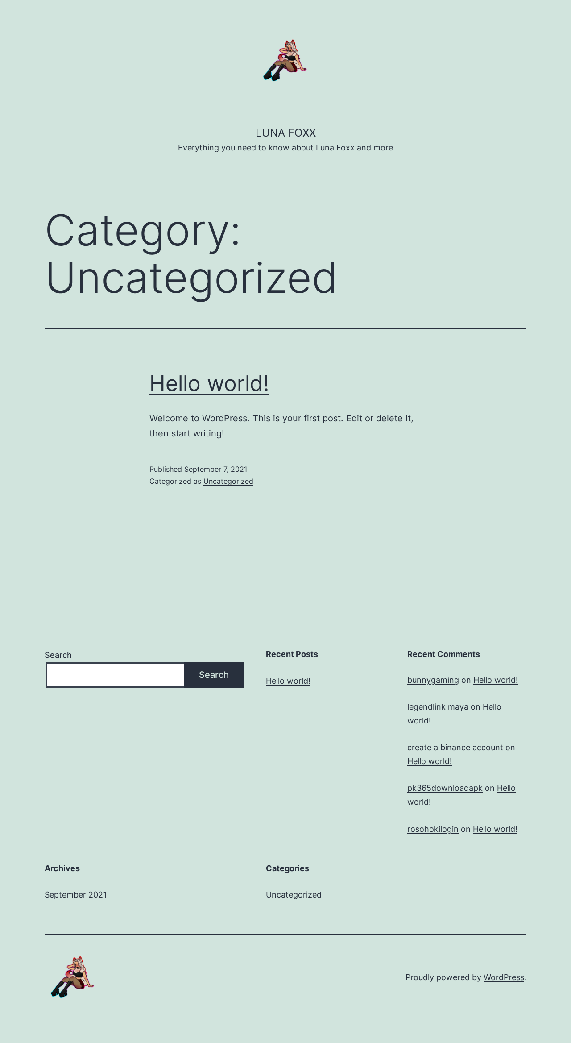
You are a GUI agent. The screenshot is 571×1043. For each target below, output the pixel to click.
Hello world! (209, 383)
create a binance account (455, 747)
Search (58, 655)
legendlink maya (437, 706)
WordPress (504, 977)
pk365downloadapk (445, 788)
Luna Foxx (286, 132)
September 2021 (76, 894)
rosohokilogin (433, 829)
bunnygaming (433, 680)
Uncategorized (228, 481)
